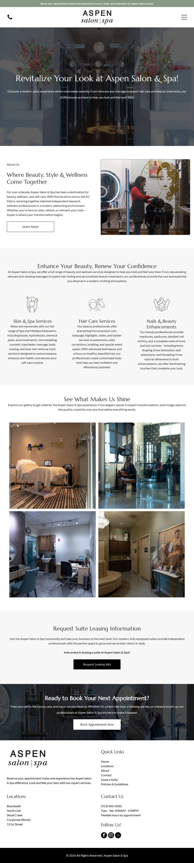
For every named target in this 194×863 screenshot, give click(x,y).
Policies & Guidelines (114, 784)
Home (105, 761)
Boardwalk (14, 806)
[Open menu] (184, 17)
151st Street (15, 824)
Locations (107, 766)
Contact (106, 775)
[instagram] (111, 835)
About (105, 770)
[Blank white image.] (10, 19)
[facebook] (104, 835)
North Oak (14, 810)
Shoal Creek (14, 815)
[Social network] (118, 835)
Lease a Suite (109, 779)
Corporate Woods (19, 819)
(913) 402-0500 (111, 806)
